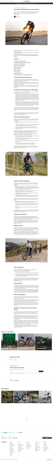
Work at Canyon (11, 448)
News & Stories (20, 446)
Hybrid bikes (15, 85)
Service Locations (37, 444)
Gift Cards (28, 448)
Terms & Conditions (12, 450)
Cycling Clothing (45, 449)
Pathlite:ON (19, 132)
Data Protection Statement (22, 373)
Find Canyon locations (20, 444)
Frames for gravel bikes (23, 95)
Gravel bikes (45, 444)
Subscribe (41, 371)
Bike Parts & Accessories (46, 448)
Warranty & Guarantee (37, 447)
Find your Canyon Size (29, 445)
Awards (10, 447)
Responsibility (11, 446)
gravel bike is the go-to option (23, 320)
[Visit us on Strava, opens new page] (16, 380)
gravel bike (16, 82)
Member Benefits (20, 450)
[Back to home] (26, 1)
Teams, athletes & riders (21, 445)
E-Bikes (44, 446)
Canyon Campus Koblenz (21, 448)
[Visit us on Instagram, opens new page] (12, 380)
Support (13, 1)
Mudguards (15, 299)
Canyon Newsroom (12, 449)
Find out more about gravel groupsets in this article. (29, 292)
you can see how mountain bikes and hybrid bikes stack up (26, 109)
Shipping (36, 445)
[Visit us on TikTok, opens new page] (18, 380)
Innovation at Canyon (12, 444)
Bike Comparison (28, 446)
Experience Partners (20, 449)
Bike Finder (28, 443)
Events (19, 443)
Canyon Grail (21, 131)
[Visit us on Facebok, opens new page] (10, 380)
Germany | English (49, 459)
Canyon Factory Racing (12, 445)
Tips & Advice (19, 447)
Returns (36, 448)
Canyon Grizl (37, 233)
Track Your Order (37, 450)
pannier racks (21, 298)
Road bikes (45, 443)
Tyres (15, 231)
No (15, 359)
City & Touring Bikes (46, 447)
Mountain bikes (45, 445)
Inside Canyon (11, 443)
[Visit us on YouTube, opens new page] (14, 380)
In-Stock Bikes (28, 444)
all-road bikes (26, 326)
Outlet (44, 450)
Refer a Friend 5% (29, 447)
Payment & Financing (37, 446)
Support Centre (37, 443)
